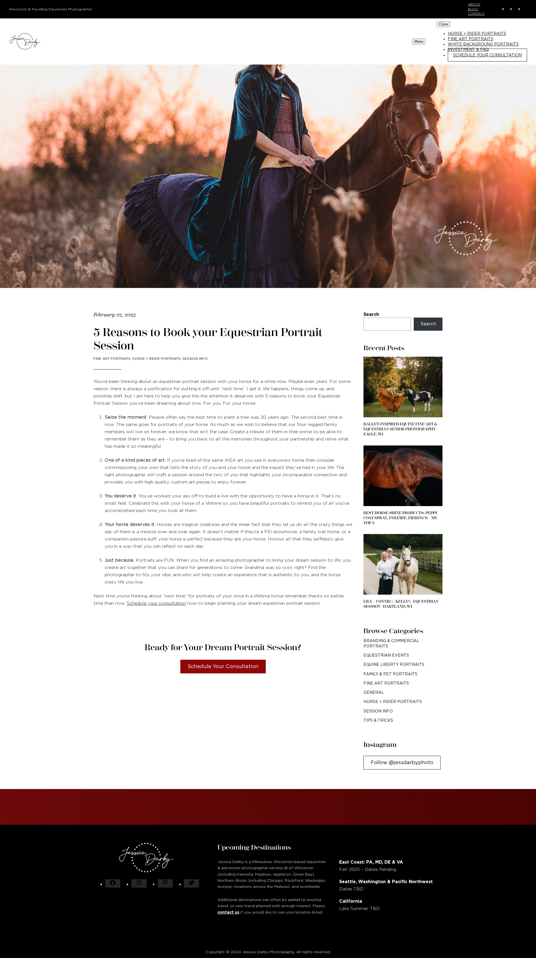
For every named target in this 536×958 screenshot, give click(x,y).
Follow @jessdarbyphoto (402, 762)
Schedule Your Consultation (223, 666)
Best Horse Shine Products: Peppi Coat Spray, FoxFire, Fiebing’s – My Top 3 (400, 518)
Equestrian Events (386, 655)
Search (371, 314)
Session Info (195, 358)
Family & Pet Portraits (390, 674)
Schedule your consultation (156, 603)
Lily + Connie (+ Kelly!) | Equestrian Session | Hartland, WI (401, 604)
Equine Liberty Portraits (393, 664)
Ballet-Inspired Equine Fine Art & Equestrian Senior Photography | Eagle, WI (400, 429)
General (373, 692)
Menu (418, 41)
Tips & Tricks (378, 720)
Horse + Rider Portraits (156, 358)
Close (443, 24)
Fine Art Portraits (112, 358)
